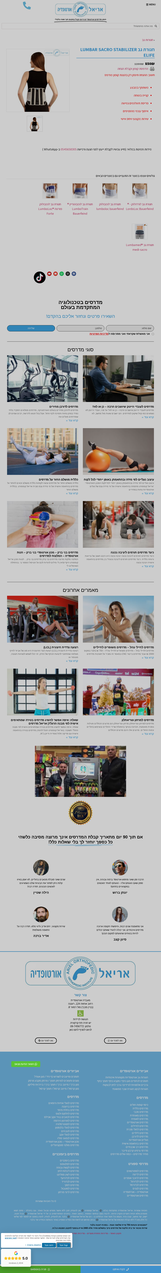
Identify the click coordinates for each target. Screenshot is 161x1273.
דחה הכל (49, 1245)
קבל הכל (64, 1245)
